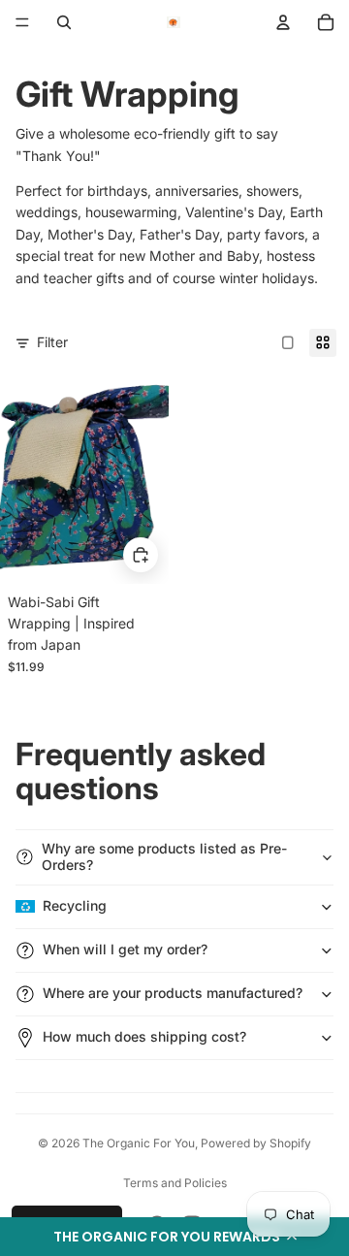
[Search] (64, 22)
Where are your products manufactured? (172, 992)
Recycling (75, 905)
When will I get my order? (125, 949)
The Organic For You (138, 1143)
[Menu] (22, 22)
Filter (52, 342)
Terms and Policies (175, 1182)
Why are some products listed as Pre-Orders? (164, 856)
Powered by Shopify (256, 1143)
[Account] (283, 22)
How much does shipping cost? (144, 1036)
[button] (174, 1236)
